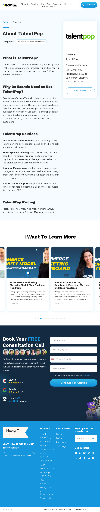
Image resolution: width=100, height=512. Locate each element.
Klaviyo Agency (44, 455)
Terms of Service (64, 509)
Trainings (61, 446)
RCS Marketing (45, 482)
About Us (25, 4)
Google (12, 389)
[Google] (5, 390)
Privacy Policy (49, 509)
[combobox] (53, 359)
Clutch (12, 379)
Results (34, 4)
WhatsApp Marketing (45, 474)
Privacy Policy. (87, 375)
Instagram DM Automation (46, 490)
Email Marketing (45, 436)
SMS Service (46, 461)
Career (59, 434)
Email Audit (46, 4)
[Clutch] (5, 380)
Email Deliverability (47, 447)
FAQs (59, 438)
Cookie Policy (80, 509)
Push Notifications (47, 466)
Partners (61, 442)
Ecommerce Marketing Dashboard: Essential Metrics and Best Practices (71, 285)
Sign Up (93, 438)
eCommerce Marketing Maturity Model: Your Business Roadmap (27, 285)
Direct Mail (46, 498)
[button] (35, 318)
